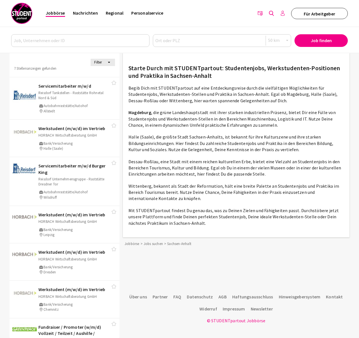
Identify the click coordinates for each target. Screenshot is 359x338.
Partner (160, 297)
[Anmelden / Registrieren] (282, 13)
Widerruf (208, 309)
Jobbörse (55, 13)
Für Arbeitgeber (319, 14)
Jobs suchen (153, 243)
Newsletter (262, 309)
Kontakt (334, 297)
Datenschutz (200, 297)
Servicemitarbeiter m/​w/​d (64, 86)
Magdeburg (139, 112)
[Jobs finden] (271, 13)
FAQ (177, 297)
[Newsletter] (260, 13)
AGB (222, 297)
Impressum (234, 309)
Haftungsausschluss (252, 297)
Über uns (138, 297)
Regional (115, 13)
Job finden (321, 40)
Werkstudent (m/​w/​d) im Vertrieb (71, 128)
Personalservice (147, 13)
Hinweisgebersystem (300, 297)
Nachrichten (85, 13)
